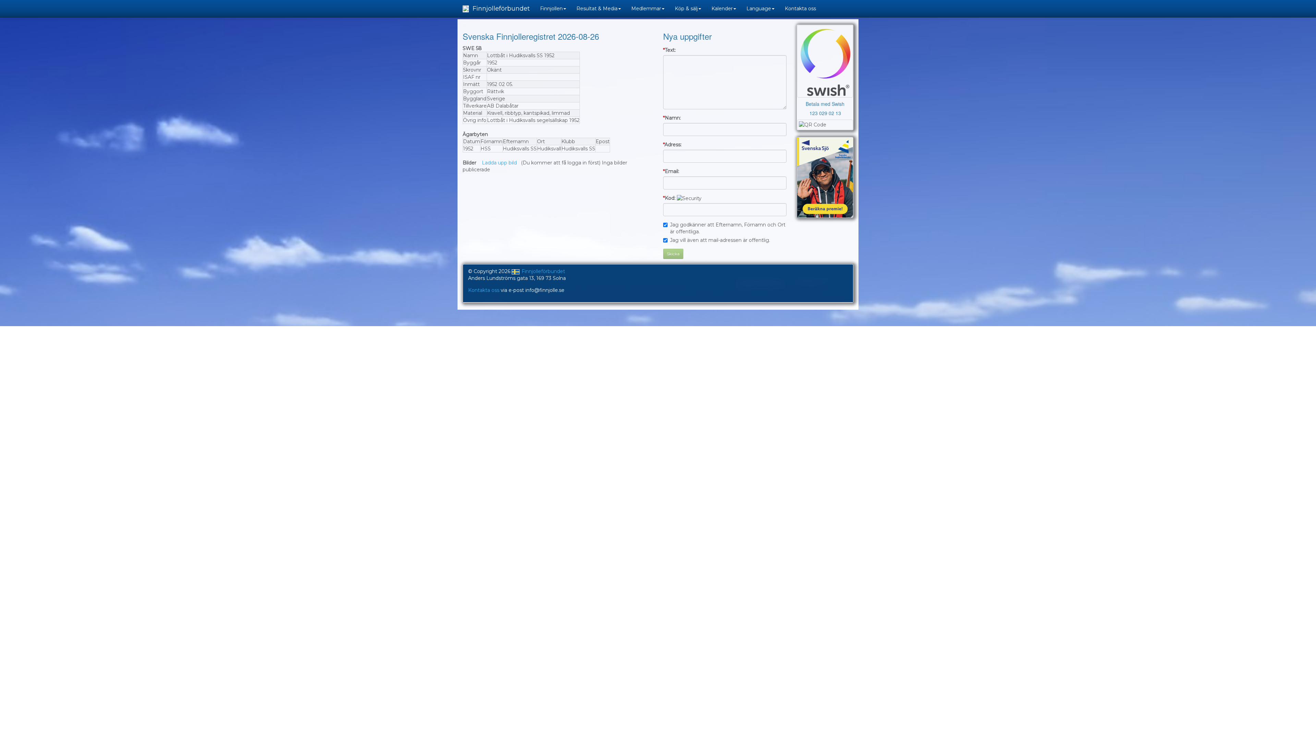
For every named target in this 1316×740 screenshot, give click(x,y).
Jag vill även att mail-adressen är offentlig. (720, 240)
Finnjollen (551, 8)
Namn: (672, 118)
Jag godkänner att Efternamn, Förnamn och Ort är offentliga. (727, 228)
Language (758, 8)
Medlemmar (646, 8)
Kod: (669, 198)
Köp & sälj (686, 8)
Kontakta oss (800, 8)
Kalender (722, 8)
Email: (671, 171)
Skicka (673, 253)
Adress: (672, 144)
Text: (669, 50)
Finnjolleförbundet (500, 8)
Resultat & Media (597, 8)
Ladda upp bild (499, 163)
